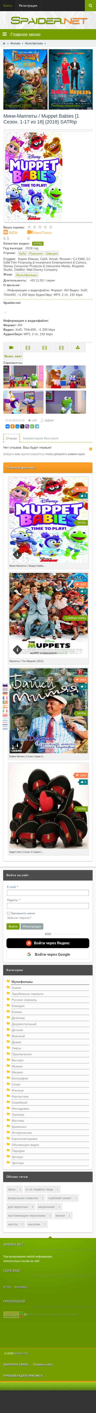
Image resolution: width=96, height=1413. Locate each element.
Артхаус (17, 1157)
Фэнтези (18, 1090)
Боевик (17, 1012)
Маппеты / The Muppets (26, 660)
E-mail (11, 887)
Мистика (18, 1120)
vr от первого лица (39, 1189)
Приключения (22, 1054)
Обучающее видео (25, 1145)
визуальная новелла (23, 1198)
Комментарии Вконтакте (40, 438)
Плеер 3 (61, 347)
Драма (16, 1042)
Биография (20, 1078)
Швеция (52, 253)
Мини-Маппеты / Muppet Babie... (27, 565)
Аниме (16, 988)
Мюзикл (17, 1072)
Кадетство (16, 851)
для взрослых (18, 1207)
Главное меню (23, 34)
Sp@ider (49, 420)
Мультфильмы (26, 275)
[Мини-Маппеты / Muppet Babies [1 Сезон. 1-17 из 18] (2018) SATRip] (49, 176)
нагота (13, 1224)
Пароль (12, 900)
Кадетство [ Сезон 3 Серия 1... (26, 852)
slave (11, 1189)
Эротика (18, 1163)
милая (60, 1215)
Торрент (78, 347)
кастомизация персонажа (26, 1215)
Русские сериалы (24, 1000)
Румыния (36, 253)
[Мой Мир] (17, 426)
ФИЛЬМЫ (21, 1287)
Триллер (18, 1114)
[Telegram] (37, 426)
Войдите (8, 454)
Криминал (19, 1126)
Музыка (17, 1066)
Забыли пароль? (19, 917)
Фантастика (20, 1096)
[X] (22, 426)
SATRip (37, 243)
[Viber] (27, 426)
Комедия (18, 1006)
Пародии (18, 1151)
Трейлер (11, 347)
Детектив (18, 1018)
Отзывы (11, 438)
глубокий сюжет (59, 1198)
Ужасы (16, 1048)
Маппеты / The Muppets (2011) (26, 661)
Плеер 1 (28, 347)
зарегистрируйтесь (32, 454)
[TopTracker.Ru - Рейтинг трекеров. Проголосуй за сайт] (13, 1314)
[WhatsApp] (32, 426)
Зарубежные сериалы (28, 994)
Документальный (24, 1024)
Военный (18, 1036)
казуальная (46, 1207)
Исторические (22, 1132)
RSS (90, 449)
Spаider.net (21, 1353)
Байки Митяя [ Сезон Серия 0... (27, 756)
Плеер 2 (44, 347)
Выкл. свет (13, 356)
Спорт (16, 1084)
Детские (17, 1030)
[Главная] (4, 43)
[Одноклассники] (12, 426)
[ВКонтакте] (8, 426)
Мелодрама (20, 1108)
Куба (22, 253)
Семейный (19, 1102)
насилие (34, 1224)
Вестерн (18, 1060)
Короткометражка (24, 1139)
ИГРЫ (7, 1287)
